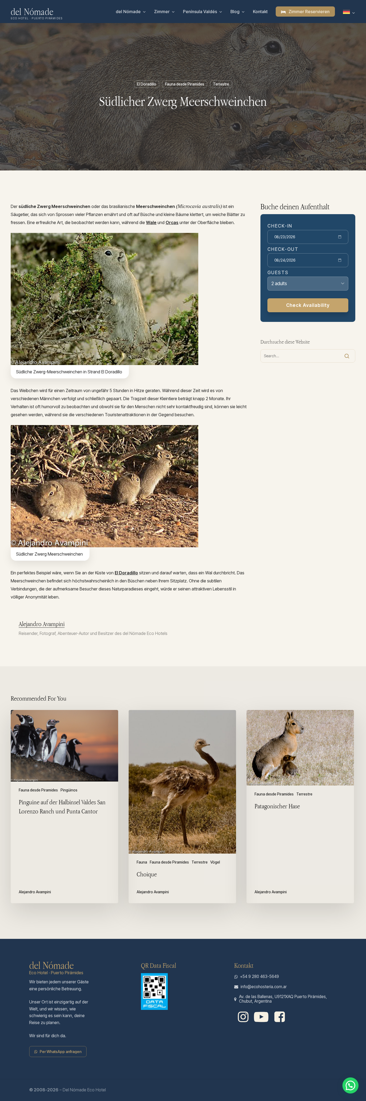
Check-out (282, 249)
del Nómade (32, 11)
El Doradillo (146, 84)
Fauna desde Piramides (184, 84)
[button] (60, 1052)
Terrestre (221, 84)
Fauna (142, 862)
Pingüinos (69, 790)
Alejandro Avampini (42, 624)
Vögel (215, 862)
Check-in (279, 226)
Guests (277, 272)
